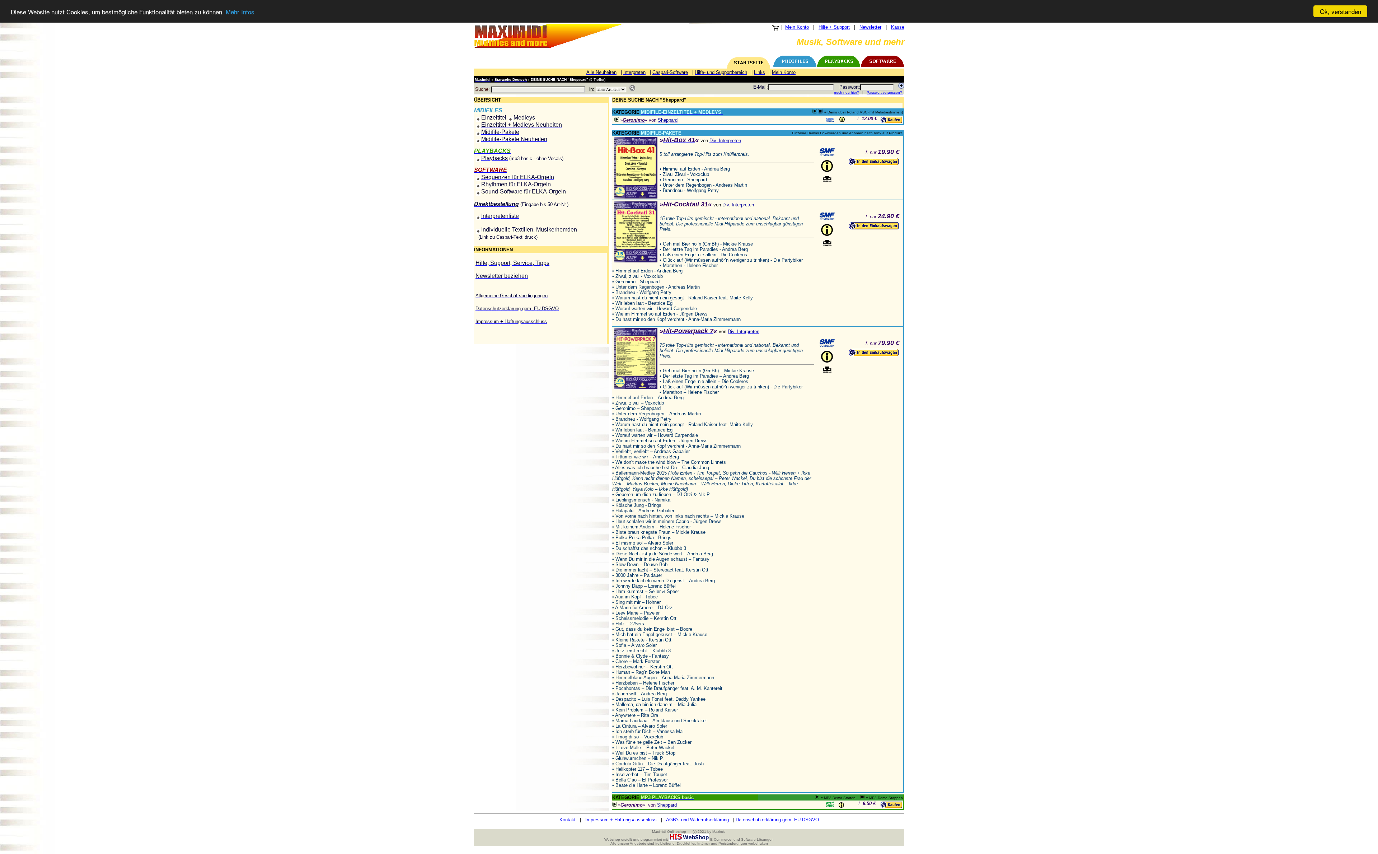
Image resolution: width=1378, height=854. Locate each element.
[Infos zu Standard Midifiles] (830, 120)
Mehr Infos (240, 11)
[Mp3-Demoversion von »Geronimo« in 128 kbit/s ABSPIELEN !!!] (616, 119)
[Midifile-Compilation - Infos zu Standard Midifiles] (827, 152)
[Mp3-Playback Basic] (830, 804)
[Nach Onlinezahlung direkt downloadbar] (827, 179)
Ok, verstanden (1340, 11)
